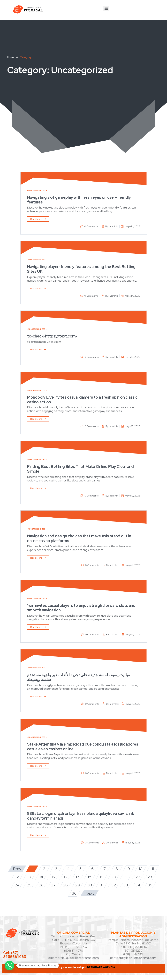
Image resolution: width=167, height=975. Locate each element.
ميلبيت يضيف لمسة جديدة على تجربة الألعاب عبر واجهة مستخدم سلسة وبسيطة (78, 677)
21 (126, 876)
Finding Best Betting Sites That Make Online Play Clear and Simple (80, 469)
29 (77, 885)
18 (89, 876)
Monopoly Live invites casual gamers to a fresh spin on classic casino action (82, 399)
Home (10, 57)
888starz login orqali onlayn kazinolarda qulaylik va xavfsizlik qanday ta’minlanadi (80, 816)
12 (17, 876)
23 (149, 876)
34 (137, 885)
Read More (36, 219)
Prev (17, 868)
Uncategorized (37, 190)
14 (41, 876)
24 (17, 885)
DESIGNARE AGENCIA (101, 967)
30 (89, 885)
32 (113, 885)
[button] (106, 8)
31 (101, 885)
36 (74, 893)
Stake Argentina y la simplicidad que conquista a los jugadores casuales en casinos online (82, 746)
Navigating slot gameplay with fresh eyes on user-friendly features (79, 200)
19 (101, 876)
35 (150, 885)
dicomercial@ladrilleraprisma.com (73, 958)
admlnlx (113, 226)
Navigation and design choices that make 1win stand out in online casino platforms (79, 538)
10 (141, 868)
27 (53, 885)
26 (41, 885)
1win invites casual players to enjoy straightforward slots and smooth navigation (81, 608)
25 (29, 885)
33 (125, 885)
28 (65, 885)
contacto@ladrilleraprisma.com (133, 958)
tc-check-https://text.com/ (52, 336)
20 (113, 876)
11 (153, 868)
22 (137, 876)
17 (77, 876)
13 (29, 876)
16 (65, 876)
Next (89, 893)
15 (53, 876)
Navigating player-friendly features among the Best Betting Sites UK (81, 269)
